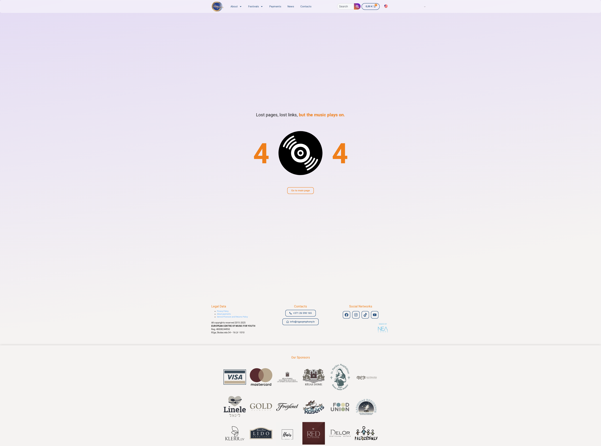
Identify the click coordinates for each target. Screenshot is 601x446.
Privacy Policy (223, 311)
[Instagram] (356, 315)
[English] (386, 6)
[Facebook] (346, 315)
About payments (224, 314)
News (291, 6)
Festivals (253, 6)
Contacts (305, 6)
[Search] (357, 6)
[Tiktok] (365, 315)
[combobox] (345, 6)
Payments (275, 6)
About (234, 6)
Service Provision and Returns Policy (232, 317)
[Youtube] (374, 315)
